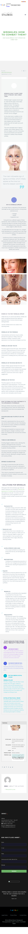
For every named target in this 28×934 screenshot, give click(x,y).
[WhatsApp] (17, 910)
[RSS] (15, 910)
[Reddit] (12, 767)
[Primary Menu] (25, 15)
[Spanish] (25, 1)
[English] (23, 1)
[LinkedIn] (10, 767)
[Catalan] (21, 1)
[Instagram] (14, 910)
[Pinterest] (6, 767)
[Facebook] (2, 767)
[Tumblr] (8, 767)
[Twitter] (4, 767)
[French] (24, 1)
